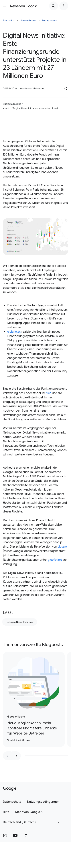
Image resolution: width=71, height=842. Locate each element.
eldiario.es (14, 332)
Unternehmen (28, 20)
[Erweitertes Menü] (63, 5)
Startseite (8, 20)
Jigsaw (62, 546)
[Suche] (53, 5)
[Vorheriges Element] (7, 755)
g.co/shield (55, 560)
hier (48, 393)
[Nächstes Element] (16, 755)
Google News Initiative (20, 622)
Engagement (49, 20)
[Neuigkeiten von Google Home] (23, 5)
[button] (66, 88)
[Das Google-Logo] (10, 788)
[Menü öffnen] (4, 5)
